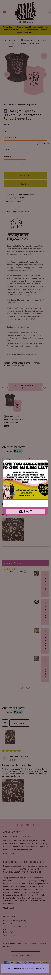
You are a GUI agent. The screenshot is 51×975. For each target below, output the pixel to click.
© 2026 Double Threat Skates (15, 943)
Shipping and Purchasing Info (14, 926)
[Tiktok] (33, 824)
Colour (6, 131)
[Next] (44, 74)
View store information (15, 201)
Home (5, 40)
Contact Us (7, 923)
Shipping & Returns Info (21, 211)
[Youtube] (27, 824)
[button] (13, 529)
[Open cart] (48, 12)
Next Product (18, 365)
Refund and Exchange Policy (14, 920)
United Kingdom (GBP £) (24, 955)
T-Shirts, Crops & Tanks (12, 43)
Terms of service (10, 935)
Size (5, 143)
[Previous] (7, 74)
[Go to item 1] (10, 737)
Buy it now (25, 184)
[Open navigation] (4, 12)
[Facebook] (17, 824)
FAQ (4, 929)
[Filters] (5, 723)
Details (7, 211)
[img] (10, 569)
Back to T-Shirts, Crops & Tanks (17, 363)
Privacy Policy (8, 932)
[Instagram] (22, 824)
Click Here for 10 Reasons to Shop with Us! (20, 105)
